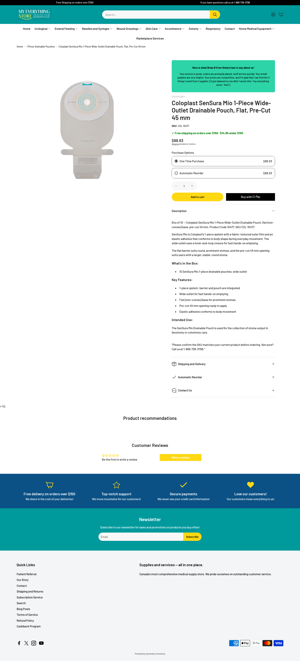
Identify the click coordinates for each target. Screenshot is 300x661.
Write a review (180, 457)
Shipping (175, 144)
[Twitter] (26, 643)
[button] (161, 15)
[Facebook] (19, 643)
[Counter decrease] (176, 186)
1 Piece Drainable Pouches (41, 46)
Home (20, 46)
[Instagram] (33, 643)
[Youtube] (41, 643)
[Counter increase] (192, 186)
